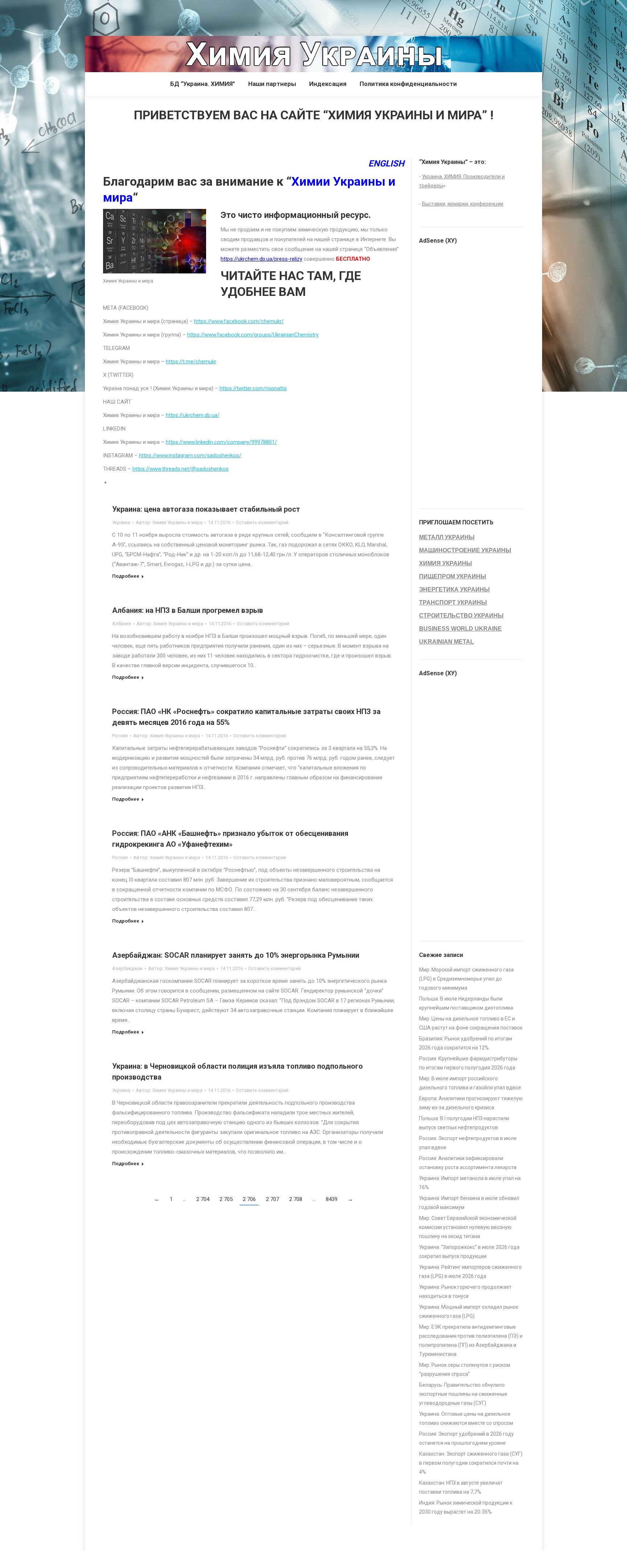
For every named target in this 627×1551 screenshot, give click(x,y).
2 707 (272, 1199)
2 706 (249, 1199)
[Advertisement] (132, 16)
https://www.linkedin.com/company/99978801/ (221, 442)
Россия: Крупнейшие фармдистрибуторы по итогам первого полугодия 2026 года (468, 1063)
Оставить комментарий (262, 522)
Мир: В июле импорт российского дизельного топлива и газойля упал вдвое (470, 1083)
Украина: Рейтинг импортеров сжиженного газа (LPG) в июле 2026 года (470, 1271)
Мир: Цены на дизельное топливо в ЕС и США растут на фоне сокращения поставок (470, 1023)
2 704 (202, 1199)
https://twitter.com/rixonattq (253, 388)
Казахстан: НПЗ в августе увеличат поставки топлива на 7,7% (461, 1487)
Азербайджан (127, 968)
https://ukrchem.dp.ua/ (193, 415)
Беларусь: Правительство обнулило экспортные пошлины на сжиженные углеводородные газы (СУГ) (463, 1394)
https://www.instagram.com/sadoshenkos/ (190, 455)
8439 (331, 1199)
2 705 (226, 1199)
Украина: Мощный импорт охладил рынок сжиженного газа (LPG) (468, 1311)
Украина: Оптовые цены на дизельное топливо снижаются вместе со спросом (466, 1418)
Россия (120, 735)
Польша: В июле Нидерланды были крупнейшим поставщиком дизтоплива (466, 1003)
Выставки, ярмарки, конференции (462, 204)
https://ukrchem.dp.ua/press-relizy (261, 259)
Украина (121, 522)
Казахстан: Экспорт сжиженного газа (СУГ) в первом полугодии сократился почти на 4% (470, 1463)
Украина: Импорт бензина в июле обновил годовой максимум (469, 1202)
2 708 (295, 1199)
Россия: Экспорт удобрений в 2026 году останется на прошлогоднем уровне (466, 1438)
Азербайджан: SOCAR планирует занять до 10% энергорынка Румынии (235, 955)
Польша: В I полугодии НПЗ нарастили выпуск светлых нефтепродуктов (464, 1122)
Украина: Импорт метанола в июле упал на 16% (470, 1182)
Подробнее (125, 576)
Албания (121, 623)
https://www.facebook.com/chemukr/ (239, 321)
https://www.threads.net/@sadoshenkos (180, 469)
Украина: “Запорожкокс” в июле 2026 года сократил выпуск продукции (469, 1251)
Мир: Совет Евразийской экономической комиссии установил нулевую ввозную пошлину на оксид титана (467, 1227)
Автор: (169, 522)
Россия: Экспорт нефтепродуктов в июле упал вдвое (468, 1142)
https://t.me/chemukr (191, 361)
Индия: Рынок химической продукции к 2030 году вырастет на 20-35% (465, 1507)
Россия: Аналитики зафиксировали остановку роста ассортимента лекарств (468, 1162)
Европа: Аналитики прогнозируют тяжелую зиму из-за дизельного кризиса (471, 1103)
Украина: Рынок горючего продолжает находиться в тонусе (465, 1291)
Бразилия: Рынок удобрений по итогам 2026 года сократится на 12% (465, 1043)
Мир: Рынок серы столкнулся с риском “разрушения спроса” (464, 1369)
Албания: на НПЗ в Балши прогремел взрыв (187, 610)
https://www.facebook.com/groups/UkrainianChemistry (253, 334)
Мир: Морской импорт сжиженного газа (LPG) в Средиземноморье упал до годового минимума (466, 979)
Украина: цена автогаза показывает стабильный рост (206, 509)
